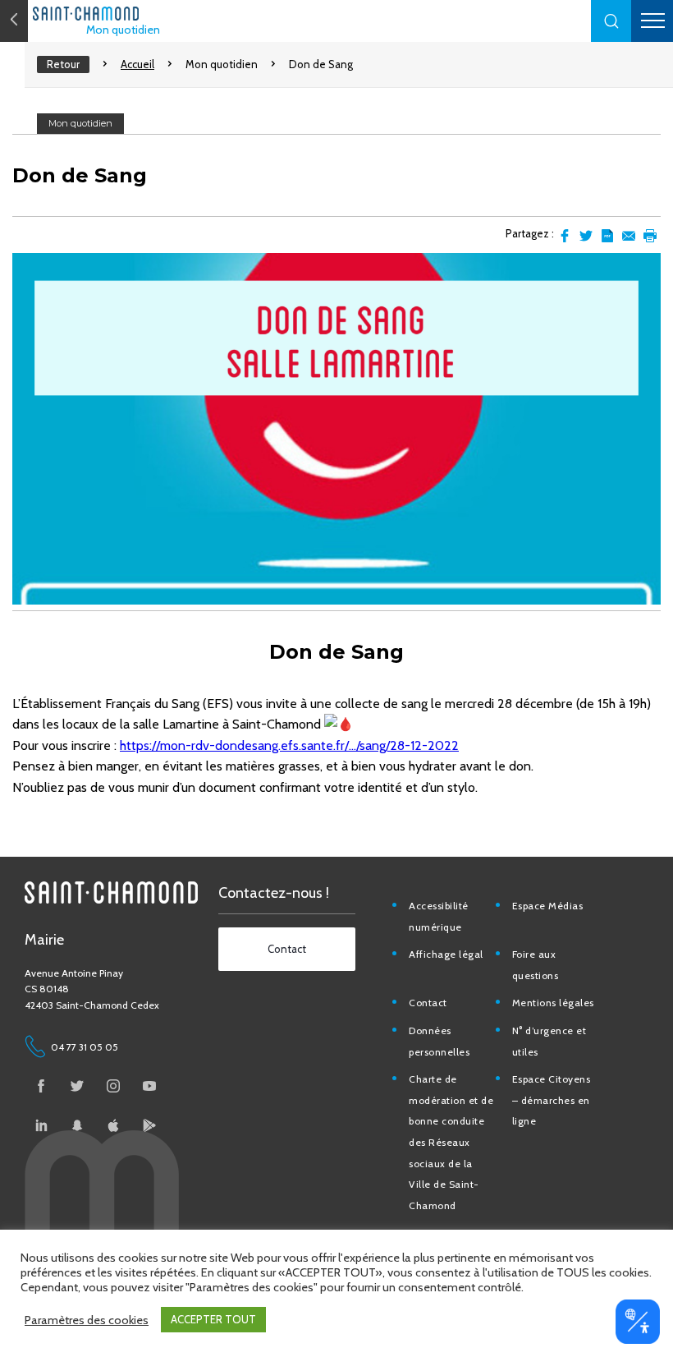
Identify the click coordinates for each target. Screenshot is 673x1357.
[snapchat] (77, 1125)
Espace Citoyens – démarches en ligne (551, 1100)
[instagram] (113, 1086)
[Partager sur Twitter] (586, 235)
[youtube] (149, 1086)
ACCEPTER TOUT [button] (213, 1319)
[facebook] (41, 1086)
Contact (428, 1002)
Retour (63, 64)
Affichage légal (446, 954)
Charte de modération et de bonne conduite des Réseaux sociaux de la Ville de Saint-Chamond (451, 1142)
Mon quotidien (123, 29)
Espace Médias (548, 905)
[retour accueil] (14, 21)
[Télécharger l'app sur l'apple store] (113, 1125)
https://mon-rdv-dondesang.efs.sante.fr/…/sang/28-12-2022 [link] (289, 745)
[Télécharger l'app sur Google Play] (149, 1125)
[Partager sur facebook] (564, 235)
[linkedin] (41, 1125)
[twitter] (77, 1086)
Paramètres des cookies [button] (87, 1320)
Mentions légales (553, 1002)
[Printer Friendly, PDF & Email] (607, 235)
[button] (611, 21)
